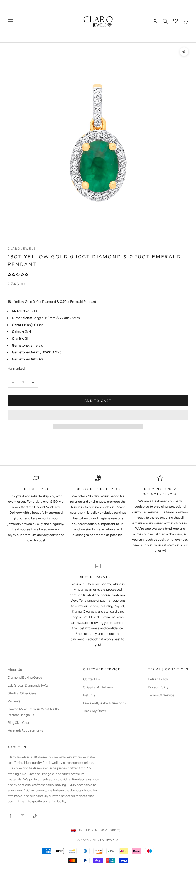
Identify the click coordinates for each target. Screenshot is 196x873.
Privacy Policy (158, 687)
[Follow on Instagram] (22, 816)
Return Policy (158, 679)
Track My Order (94, 711)
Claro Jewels (22, 248)
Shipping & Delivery (98, 687)
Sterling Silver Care (22, 693)
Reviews (14, 701)
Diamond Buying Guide (25, 677)
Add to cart (98, 401)
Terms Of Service (161, 695)
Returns (89, 695)
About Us (15, 669)
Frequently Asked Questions (104, 703)
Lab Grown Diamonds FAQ (28, 685)
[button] (18, 275)
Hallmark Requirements (25, 730)
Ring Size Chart (19, 722)
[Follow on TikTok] (35, 816)
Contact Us (91, 679)
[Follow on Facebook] (10, 816)
